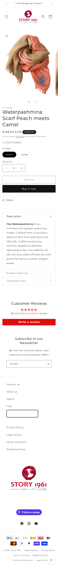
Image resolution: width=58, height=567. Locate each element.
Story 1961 (16, 550)
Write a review (29, 322)
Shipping (19, 136)
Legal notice (42, 560)
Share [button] (9, 200)
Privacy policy (48, 550)
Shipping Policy (16, 449)
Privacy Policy (15, 427)
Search (10, 398)
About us (11, 391)
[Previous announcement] (6, 3)
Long (26, 155)
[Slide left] (21, 101)
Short (11, 155)
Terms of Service (16, 442)
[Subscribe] (47, 364)
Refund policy (31, 550)
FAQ (9, 406)
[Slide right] (36, 101)
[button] (6, 16)
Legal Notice (14, 434)
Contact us (13, 384)
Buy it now (29, 188)
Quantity (7, 161)
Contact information (23, 560)
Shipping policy (40, 555)
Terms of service (21, 555)
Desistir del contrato (22, 413)
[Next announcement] (52, 3)
